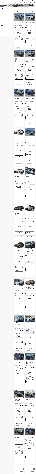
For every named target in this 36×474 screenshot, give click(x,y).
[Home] (14, 2)
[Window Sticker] (22, 66)
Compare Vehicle (18, 47)
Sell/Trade (31, 2)
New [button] (15, 2)
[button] (23, 17)
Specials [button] (23, 2)
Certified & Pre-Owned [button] (18, 2)
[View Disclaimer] (21, 30)
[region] (19, 38)
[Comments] (22, 30)
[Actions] (22, 22)
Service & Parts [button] (25, 2)
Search (32, 8)
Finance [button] (29, 2)
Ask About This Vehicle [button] (17, 41)
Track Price (19, 111)
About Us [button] (34, 2)
